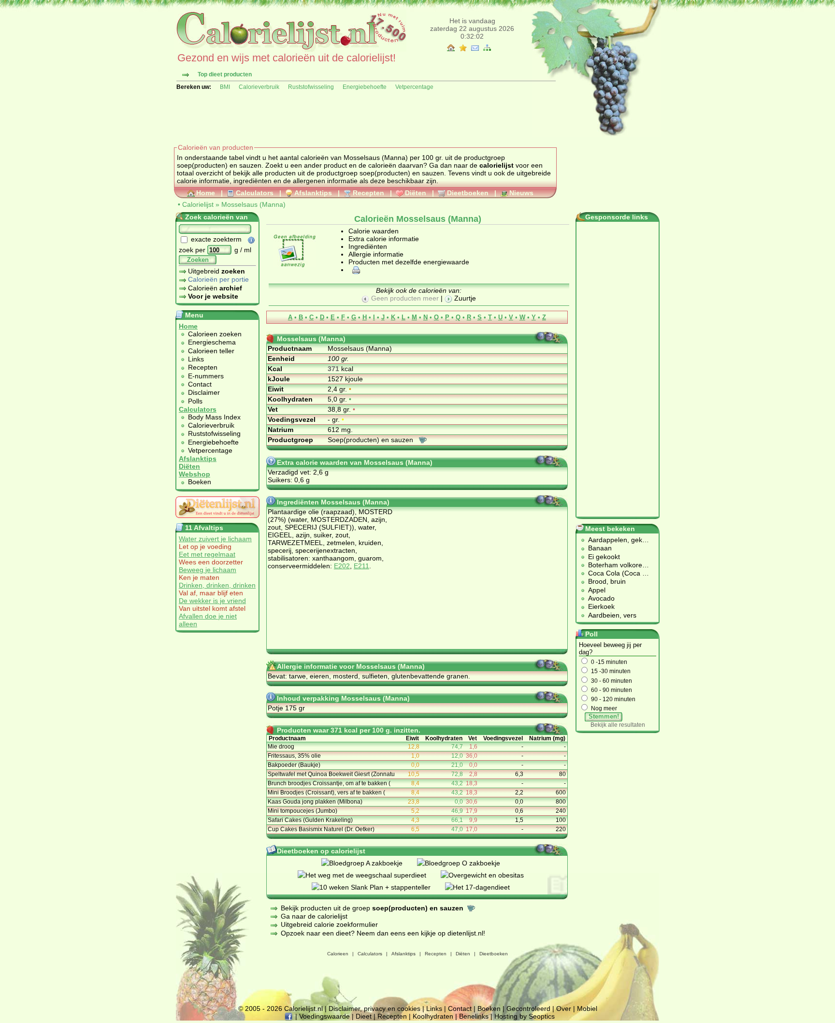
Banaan (600, 548)
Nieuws (521, 193)
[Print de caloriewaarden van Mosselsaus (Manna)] (354, 270)
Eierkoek (601, 606)
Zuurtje (464, 298)
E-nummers (206, 376)
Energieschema (212, 342)
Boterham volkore (615, 565)
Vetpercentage (414, 87)
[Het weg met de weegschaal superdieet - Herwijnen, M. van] (369, 875)
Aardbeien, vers (612, 615)
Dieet (364, 1016)
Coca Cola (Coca (615, 573)
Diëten (415, 193)
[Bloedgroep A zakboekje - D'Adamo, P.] (369, 863)
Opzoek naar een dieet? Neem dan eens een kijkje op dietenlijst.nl (382, 933)
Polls (195, 401)
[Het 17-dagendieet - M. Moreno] (484, 887)
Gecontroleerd (528, 1008)
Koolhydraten (433, 1016)
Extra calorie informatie (383, 239)
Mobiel (587, 1008)
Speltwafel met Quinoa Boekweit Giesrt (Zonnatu (331, 774)
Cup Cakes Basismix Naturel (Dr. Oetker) (321, 829)
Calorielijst (198, 204)
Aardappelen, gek (615, 540)
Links (196, 359)
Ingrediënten (367, 246)
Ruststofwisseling (311, 87)
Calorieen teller (211, 351)
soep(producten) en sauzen (402, 173)
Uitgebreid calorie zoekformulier (329, 924)
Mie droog (281, 746)
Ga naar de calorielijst (314, 916)
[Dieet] (217, 520)
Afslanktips (313, 193)
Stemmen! (604, 716)
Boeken (199, 482)
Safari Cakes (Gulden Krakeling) (310, 820)
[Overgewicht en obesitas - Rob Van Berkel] (489, 875)
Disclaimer (204, 392)
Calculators (255, 193)
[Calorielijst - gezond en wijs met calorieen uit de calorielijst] (290, 49)
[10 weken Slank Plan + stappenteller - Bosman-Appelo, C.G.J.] (378, 887)
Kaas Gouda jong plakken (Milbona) (315, 801)
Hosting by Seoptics (524, 1016)
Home (205, 193)
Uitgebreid (216, 271)
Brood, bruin (607, 581)
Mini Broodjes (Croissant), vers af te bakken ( (326, 792)
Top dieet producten (225, 74)
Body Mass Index (214, 417)
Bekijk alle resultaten (617, 724)
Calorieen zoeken (215, 334)
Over (563, 1008)
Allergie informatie (375, 254)
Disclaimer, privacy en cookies (374, 1008)
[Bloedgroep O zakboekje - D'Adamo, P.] (466, 863)
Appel (596, 590)
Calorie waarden (373, 231)
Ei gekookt (604, 557)
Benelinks (474, 1016)
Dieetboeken (468, 193)
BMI (225, 87)
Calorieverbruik (259, 87)
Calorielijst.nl (303, 1008)
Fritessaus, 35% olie (294, 755)
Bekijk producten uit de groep (372, 908)
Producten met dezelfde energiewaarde (408, 262)
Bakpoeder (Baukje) (294, 765)
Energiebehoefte (365, 87)
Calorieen (337, 953)
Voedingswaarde (324, 1016)
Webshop (194, 474)
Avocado (601, 598)
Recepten (368, 193)
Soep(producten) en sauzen (371, 440)
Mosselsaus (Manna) (253, 204)
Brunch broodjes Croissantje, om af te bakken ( (329, 783)
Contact (200, 384)
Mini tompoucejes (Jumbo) (302, 810)
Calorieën (215, 288)
